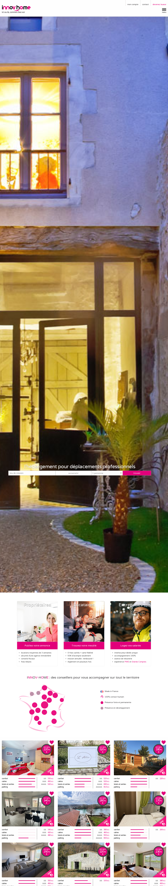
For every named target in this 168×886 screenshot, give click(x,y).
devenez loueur (159, 4)
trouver (136, 473)
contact (145, 4)
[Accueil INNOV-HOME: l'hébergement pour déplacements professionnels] (21, 9)
